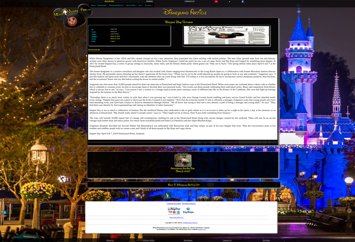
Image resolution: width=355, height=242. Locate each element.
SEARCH (149, 1)
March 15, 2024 (115, 36)
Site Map (266, 240)
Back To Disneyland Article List (184, 184)
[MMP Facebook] (243, 2)
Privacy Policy (149, 240)
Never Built (130, 5)
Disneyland (101, 5)
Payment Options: (189, 203)
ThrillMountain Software (190, 223)
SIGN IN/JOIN (109, 1)
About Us (110, 240)
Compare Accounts (174, 203)
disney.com (202, 229)
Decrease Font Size (94, 49)
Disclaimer (188, 240)
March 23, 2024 (115, 38)
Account (148, 5)
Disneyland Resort (116, 5)
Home (93, 5)
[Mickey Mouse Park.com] (76, 27)
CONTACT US (190, 1)
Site (140, 5)
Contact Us (227, 240)
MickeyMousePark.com (176, 217)
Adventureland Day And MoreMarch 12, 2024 (183, 169)
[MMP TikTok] (229, 2)
